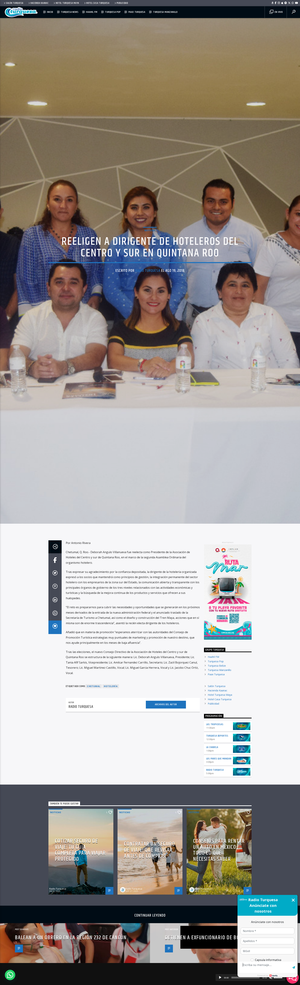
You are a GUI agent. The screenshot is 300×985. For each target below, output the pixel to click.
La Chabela (212, 793)
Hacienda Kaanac (40, 3)
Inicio (50, 12)
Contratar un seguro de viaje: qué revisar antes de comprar (149, 896)
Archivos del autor (166, 750)
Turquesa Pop (113, 12)
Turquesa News (69, 12)
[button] (10, 975)
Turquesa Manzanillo (165, 12)
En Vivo (278, 12)
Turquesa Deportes (217, 782)
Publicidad (122, 3)
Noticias (149, 251)
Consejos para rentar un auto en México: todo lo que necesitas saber (219, 896)
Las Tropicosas (214, 770)
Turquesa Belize (217, 711)
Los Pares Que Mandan (218, 805)
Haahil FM (91, 12)
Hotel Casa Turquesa (98, 3)
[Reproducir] (220, 977)
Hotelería (111, 732)
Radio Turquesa (147, 292)
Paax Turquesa (136, 12)
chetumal (93, 732)
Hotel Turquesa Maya (67, 3)
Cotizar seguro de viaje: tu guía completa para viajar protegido (80, 896)
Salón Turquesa (14, 3)
